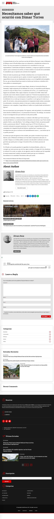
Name (4, 297)
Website (4, 307)
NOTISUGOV (4, 490)
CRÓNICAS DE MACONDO (31, 497)
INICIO (19, 510)
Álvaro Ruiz (7, 196)
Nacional (4, 9)
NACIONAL (29, 493)
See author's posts (21, 188)
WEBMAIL (31, 510)
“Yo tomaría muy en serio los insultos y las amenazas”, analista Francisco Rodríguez (24, 225)
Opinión (19, 218)
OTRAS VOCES (4, 497)
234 (31, 464)
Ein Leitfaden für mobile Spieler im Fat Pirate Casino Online (18, 360)
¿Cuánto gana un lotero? (9, 220)
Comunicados (26, 334)
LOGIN (36, 510)
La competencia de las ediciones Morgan (14, 215)
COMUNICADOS (30, 490)
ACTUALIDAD (4, 493)
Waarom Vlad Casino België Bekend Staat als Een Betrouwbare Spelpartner (22, 356)
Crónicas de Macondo (8, 206)
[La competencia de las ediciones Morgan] (27, 211)
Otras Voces (10, 9)
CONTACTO (24, 510)
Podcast (3, 500)
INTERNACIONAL (5, 495)
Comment (5, 282)
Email (4, 302)
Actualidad (6, 223)
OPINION (28, 495)
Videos (26, 341)
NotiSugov (26, 336)
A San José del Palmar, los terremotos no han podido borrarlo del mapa (33, 365)
